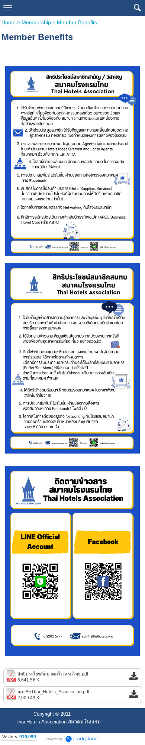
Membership (36, 22)
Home (9, 22)
